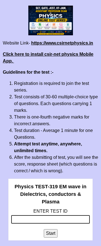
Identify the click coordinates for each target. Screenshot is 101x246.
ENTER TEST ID (50, 211)
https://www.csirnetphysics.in (62, 43)
